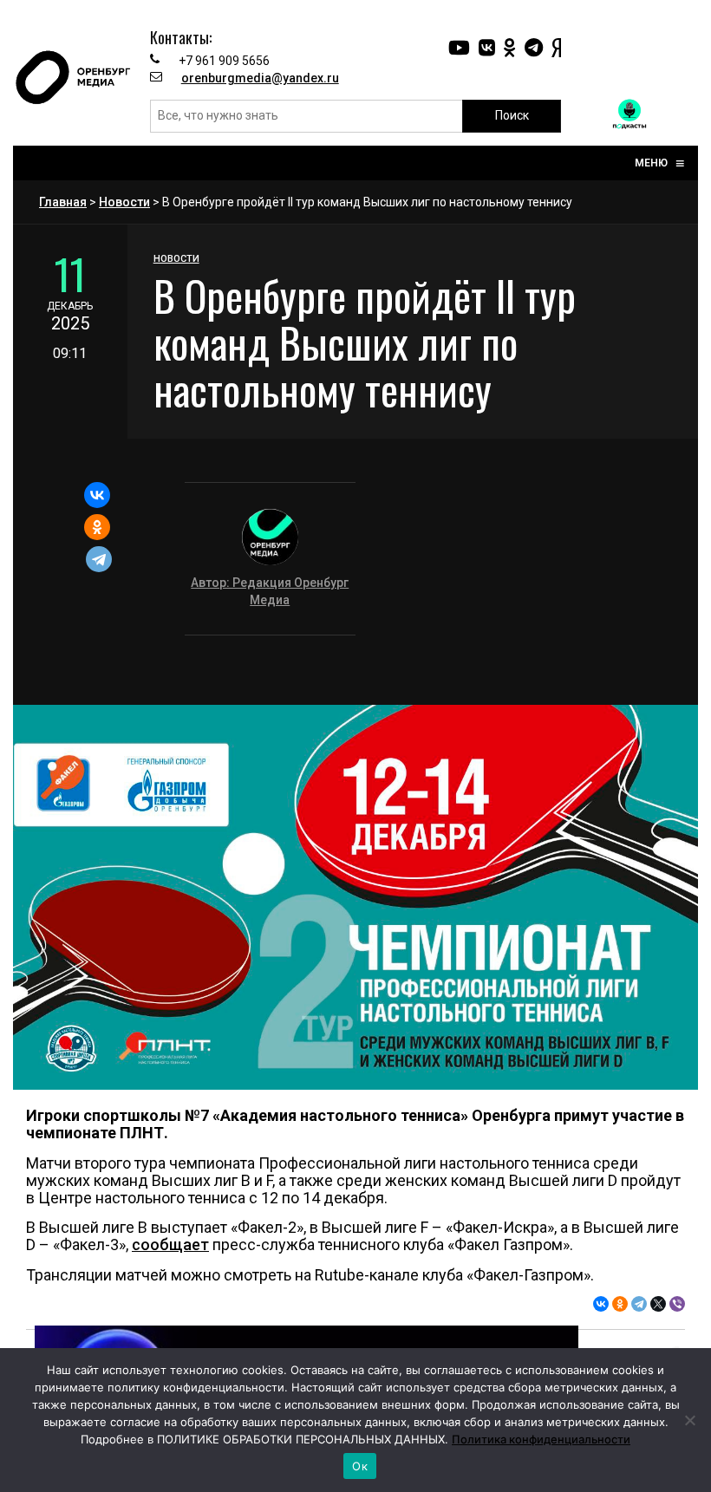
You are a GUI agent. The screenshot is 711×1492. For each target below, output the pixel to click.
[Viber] (677, 1304)
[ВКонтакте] (97, 495)
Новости (124, 202)
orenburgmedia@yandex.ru (260, 78)
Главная (63, 202)
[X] (658, 1304)
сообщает (170, 1244)
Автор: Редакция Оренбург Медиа (270, 591)
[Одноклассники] (97, 527)
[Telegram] (99, 559)
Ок (360, 1466)
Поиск (512, 115)
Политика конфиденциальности (541, 1439)
